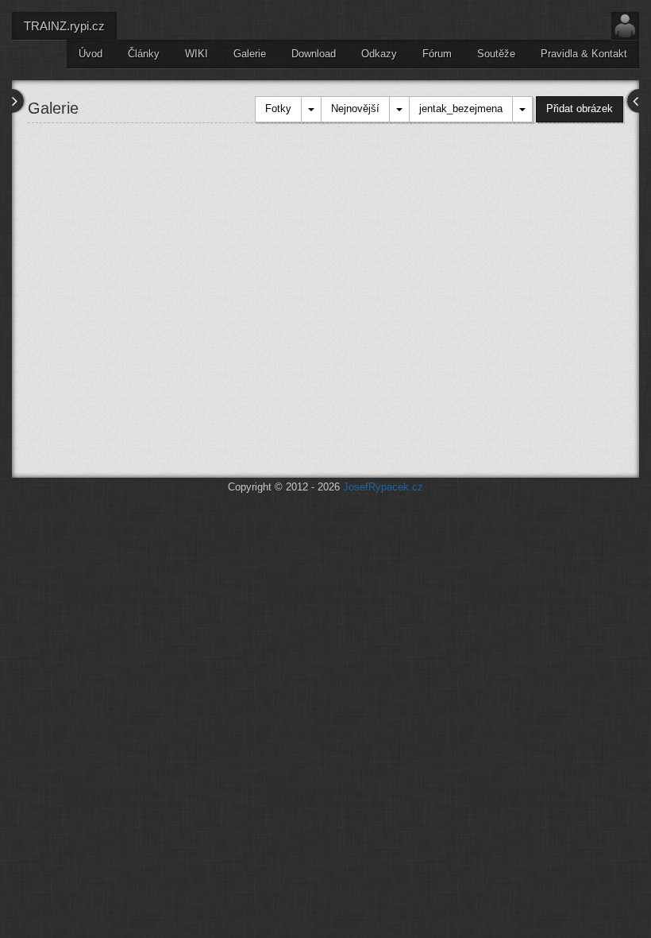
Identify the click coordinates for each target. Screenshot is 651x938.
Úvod (90, 54)
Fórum (437, 54)
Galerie (249, 54)
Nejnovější (355, 108)
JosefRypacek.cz (383, 487)
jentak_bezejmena (461, 108)
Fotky (278, 108)
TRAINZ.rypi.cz (64, 26)
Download (313, 54)
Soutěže (496, 54)
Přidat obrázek (579, 108)
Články (144, 54)
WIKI (196, 54)
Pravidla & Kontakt (584, 54)
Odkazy (379, 54)
